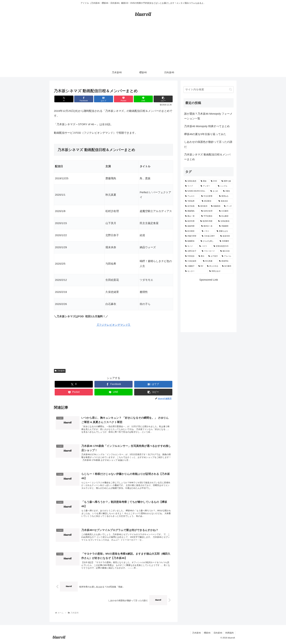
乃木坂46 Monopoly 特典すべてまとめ (207, 126)
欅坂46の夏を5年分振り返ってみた (205, 134)
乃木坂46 (61, 371)
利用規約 (229, 633)
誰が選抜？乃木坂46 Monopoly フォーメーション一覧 (208, 116)
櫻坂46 (207, 633)
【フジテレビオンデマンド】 (113, 324)
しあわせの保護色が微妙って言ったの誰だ (208, 144)
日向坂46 (218, 633)
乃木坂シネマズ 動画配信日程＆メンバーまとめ (207, 157)
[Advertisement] (143, 46)
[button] (163, 99)
